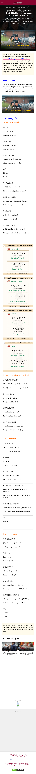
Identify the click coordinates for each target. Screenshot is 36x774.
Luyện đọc (15, 765)
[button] (18, 104)
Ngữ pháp (21, 763)
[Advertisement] (18, 681)
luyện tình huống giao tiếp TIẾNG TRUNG (16, 59)
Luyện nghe (28, 763)
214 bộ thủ (9, 765)
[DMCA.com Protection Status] (18, 770)
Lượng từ (21, 765)
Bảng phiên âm (9, 763)
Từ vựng (16, 763)
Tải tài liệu (27, 765)
